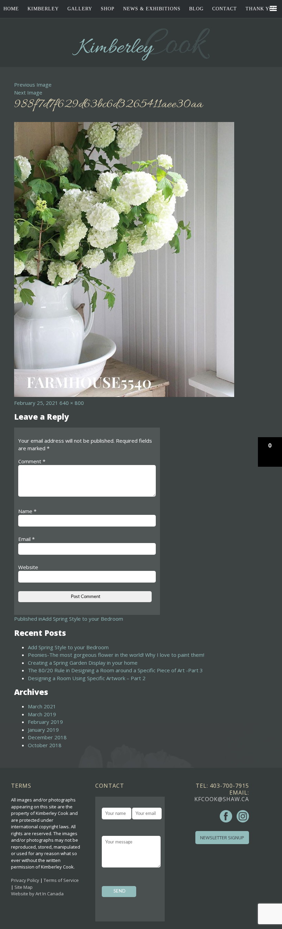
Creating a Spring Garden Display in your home (83, 662)
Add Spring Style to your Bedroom (68, 647)
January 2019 (43, 729)
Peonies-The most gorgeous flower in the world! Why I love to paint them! (116, 654)
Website (28, 567)
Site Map (23, 887)
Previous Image (33, 84)
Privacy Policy (25, 880)
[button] (270, 452)
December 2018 (47, 737)
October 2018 (45, 745)
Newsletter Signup (222, 837)
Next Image (28, 92)
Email (26, 538)
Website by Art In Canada (37, 894)
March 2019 (42, 714)
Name (27, 511)
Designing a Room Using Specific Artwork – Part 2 (86, 678)
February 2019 (45, 721)
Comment (31, 461)
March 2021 (42, 706)
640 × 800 (71, 402)
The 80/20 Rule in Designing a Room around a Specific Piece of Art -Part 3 (115, 670)
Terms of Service (61, 880)
